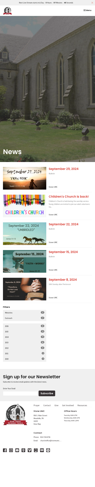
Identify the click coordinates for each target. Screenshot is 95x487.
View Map (37, 424)
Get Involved (68, 405)
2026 (24, 326)
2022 (24, 348)
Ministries (24, 312)
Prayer (37, 405)
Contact (47, 405)
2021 (24, 353)
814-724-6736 (45, 437)
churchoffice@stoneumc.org (51, 440)
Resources (82, 405)
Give (56, 405)
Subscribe (47, 393)
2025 (24, 331)
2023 (24, 342)
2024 (24, 337)
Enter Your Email (9, 388)
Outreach (24, 318)
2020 (24, 359)
